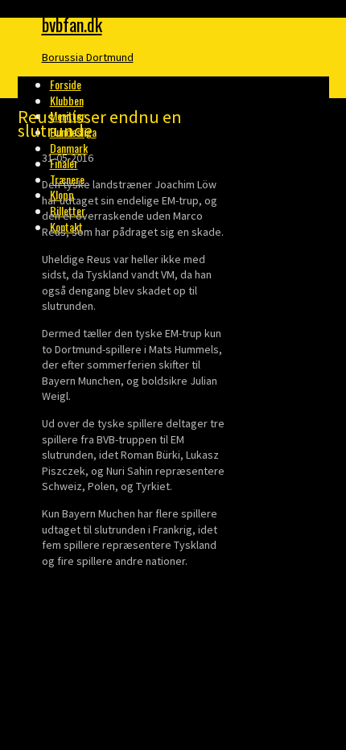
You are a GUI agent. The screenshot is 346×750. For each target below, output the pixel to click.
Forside (65, 84)
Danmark (69, 147)
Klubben (67, 100)
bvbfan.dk (72, 24)
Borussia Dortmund (88, 57)
